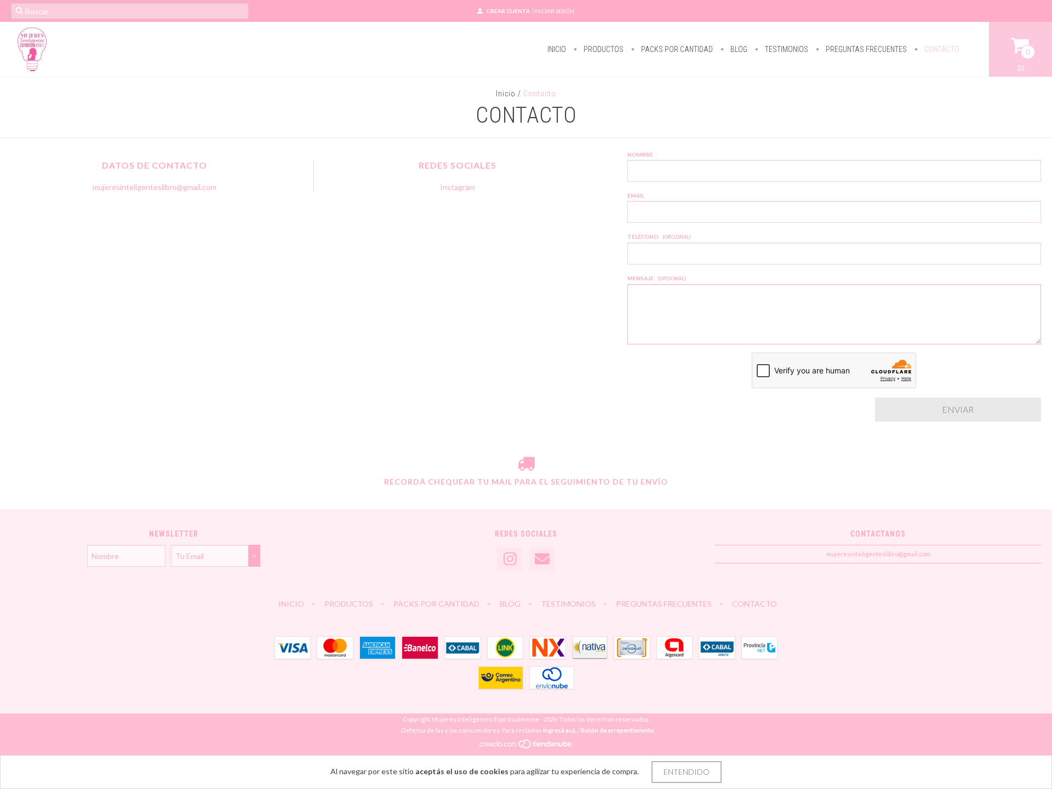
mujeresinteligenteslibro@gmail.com (154, 187)
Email (635, 195)
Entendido (687, 771)
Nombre (640, 154)
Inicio (506, 93)
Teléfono (658, 236)
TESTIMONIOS (785, 49)
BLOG (738, 49)
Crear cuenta (508, 11)
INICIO (556, 49)
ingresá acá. (559, 730)
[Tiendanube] (526, 746)
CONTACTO (941, 49)
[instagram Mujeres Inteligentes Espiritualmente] (509, 559)
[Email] (541, 559)
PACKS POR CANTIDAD (676, 49)
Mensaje (656, 278)
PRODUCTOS (603, 49)
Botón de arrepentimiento (617, 730)
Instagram (457, 187)
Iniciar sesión (554, 11)
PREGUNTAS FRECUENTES (865, 49)
